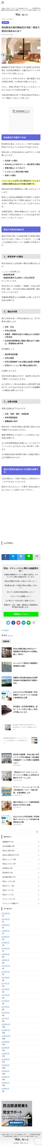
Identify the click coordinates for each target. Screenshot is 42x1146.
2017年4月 (5, 1001)
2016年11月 (6, 1030)
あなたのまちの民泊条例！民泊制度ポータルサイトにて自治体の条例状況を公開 (25, 695)
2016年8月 (6, 1048)
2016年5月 (6, 1065)
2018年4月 (6, 943)
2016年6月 (6, 1059)
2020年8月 (6, 913)
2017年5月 (5, 995)
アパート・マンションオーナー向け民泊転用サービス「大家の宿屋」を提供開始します (26, 790)
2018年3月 (6, 948)
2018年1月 (5, 960)
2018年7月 (5, 931)
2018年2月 (6, 954)
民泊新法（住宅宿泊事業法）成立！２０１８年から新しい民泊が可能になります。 (25, 709)
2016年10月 (6, 1036)
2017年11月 (6, 972)
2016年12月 (6, 1024)
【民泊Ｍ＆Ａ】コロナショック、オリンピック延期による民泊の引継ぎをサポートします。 (26, 775)
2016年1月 (5, 1089)
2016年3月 (6, 1077)
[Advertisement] (21, 516)
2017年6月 (5, 989)
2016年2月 (6, 1083)
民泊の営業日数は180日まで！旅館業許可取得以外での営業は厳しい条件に (25, 651)
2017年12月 (6, 966)
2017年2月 (5, 1013)
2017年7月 (5, 983)
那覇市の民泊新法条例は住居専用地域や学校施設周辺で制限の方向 (25, 680)
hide (27, 111)
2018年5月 (6, 937)
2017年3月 (5, 1007)
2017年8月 (5, 978)
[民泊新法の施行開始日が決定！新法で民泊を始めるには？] (24, 623)
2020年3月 (6, 919)
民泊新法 (6, 630)
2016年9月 (6, 1042)
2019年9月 (6, 925)
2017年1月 (5, 1018)
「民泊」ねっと (21, 14)
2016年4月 (6, 1071)
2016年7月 (5, 1053)
